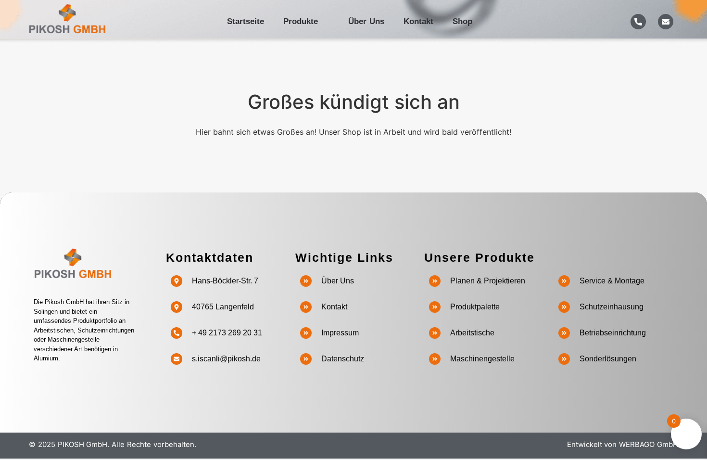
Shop (462, 21)
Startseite (245, 21)
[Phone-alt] (638, 21)
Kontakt (418, 21)
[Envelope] (665, 21)
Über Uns (366, 21)
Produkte (300, 21)
